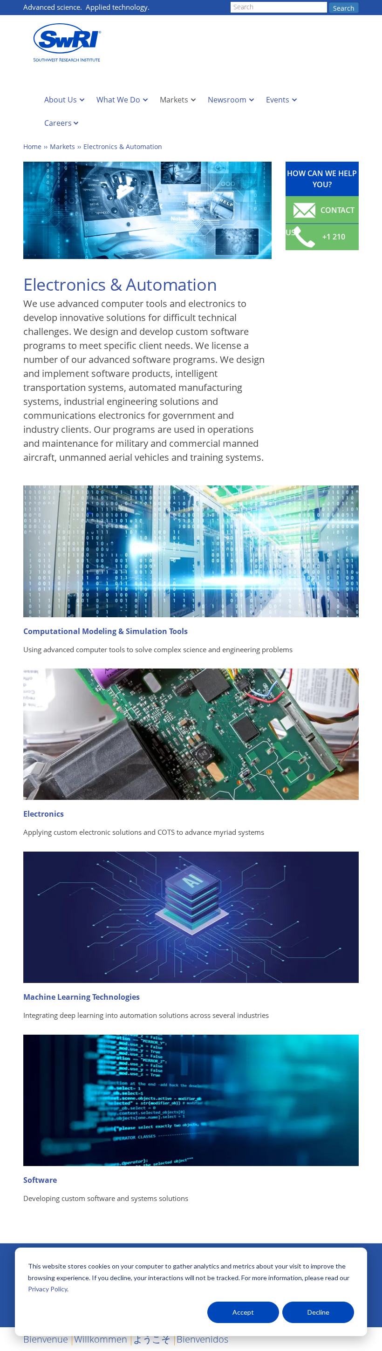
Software (40, 1180)
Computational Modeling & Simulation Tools (105, 631)
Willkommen (100, 1339)
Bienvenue (45, 1339)
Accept (243, 1312)
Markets (174, 100)
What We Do (118, 100)
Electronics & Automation (122, 146)
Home (32, 146)
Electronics (43, 814)
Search (344, 8)
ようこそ (152, 1339)
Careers (58, 123)
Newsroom (227, 100)
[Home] (69, 42)
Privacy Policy (47, 1289)
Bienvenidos (202, 1339)
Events (277, 100)
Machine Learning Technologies (81, 997)
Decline (318, 1312)
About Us (60, 100)
